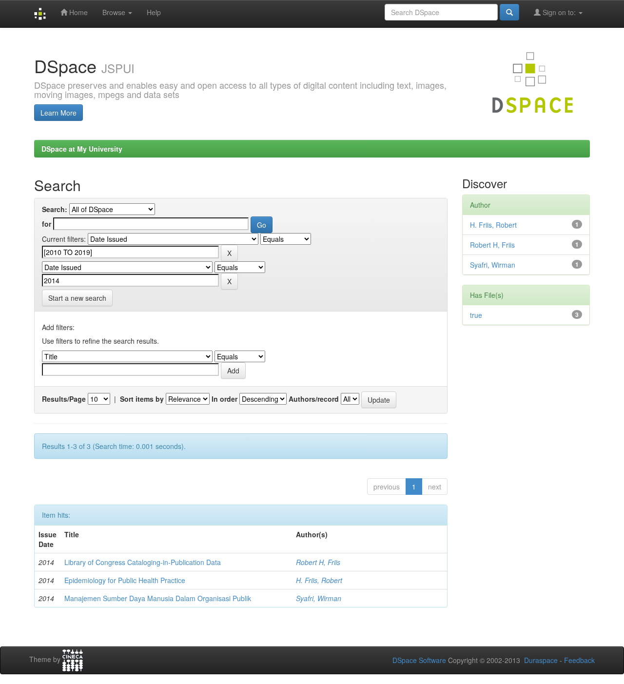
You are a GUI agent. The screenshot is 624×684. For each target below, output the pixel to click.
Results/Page (64, 399)
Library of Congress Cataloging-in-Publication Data (142, 562)
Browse (114, 12)
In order (224, 399)
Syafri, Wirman (318, 598)
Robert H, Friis (318, 562)
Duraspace (541, 660)
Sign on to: (559, 12)
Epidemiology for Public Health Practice (124, 580)
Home (77, 12)
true (476, 315)
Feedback (579, 660)
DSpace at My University (81, 149)
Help (154, 12)
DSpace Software (419, 660)
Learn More (58, 112)
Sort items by (142, 399)
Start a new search (77, 298)
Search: (54, 209)
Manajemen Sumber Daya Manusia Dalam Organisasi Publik (157, 598)
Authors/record (314, 399)
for (46, 224)
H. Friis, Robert (319, 580)
